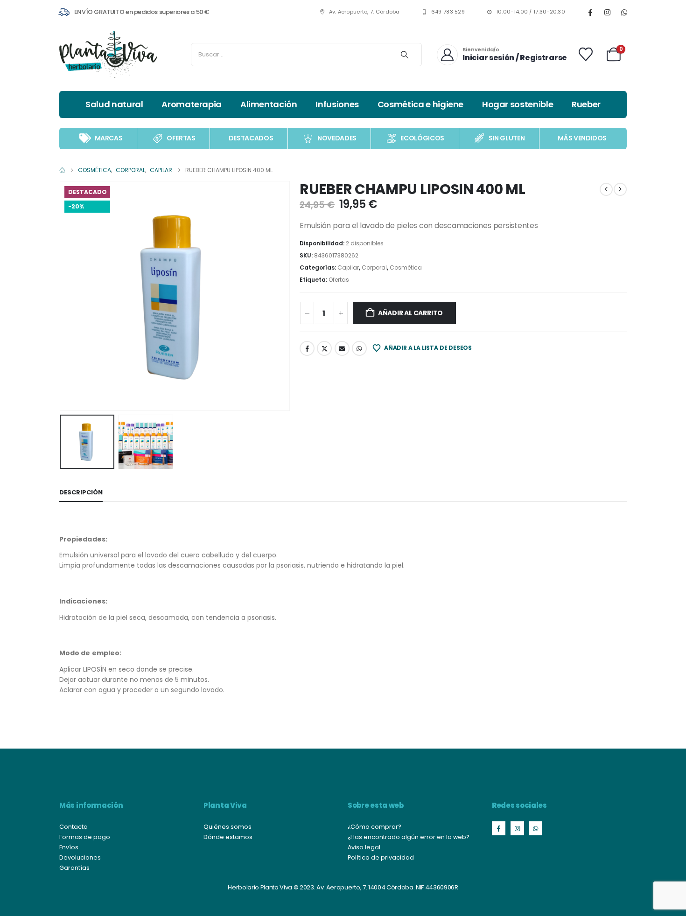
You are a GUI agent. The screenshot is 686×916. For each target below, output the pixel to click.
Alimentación (268, 104)
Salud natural (114, 104)
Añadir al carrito (410, 313)
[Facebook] (590, 12)
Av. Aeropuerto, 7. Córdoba (364, 11)
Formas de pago (84, 837)
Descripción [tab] (81, 492)
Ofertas (339, 280)
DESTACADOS (251, 138)
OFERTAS (181, 138)
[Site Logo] (108, 54)
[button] (62, 296)
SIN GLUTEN (507, 138)
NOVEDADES (337, 138)
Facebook (307, 348)
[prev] (606, 189)
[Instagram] (607, 12)
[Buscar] (404, 54)
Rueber (586, 104)
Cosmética (406, 267)
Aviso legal (364, 847)
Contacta (73, 827)
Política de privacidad (381, 857)
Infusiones (337, 104)
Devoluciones (80, 857)
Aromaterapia (191, 104)
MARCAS (109, 138)
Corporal (374, 267)
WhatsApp (359, 348)
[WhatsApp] (624, 12)
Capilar (348, 267)
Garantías (74, 868)
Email (342, 348)
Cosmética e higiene (420, 104)
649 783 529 (448, 11)
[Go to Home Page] (62, 170)
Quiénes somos (227, 827)
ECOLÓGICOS (422, 138)
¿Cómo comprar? (374, 827)
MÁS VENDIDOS (582, 138)
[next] (620, 189)
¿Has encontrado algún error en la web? (408, 837)
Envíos (68, 847)
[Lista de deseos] (585, 55)
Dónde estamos (227, 837)
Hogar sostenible (517, 104)
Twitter (324, 348)
